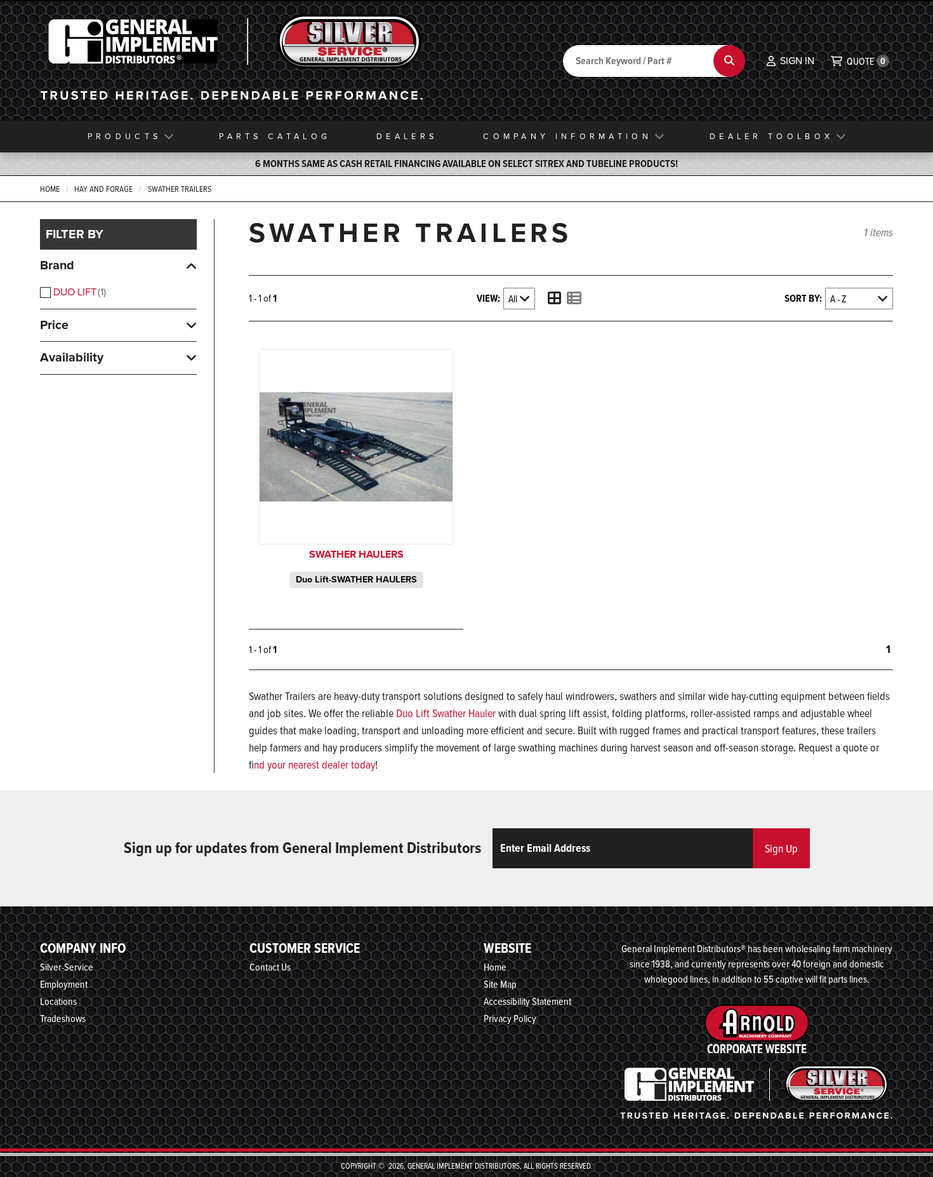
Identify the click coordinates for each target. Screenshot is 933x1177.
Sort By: (803, 298)
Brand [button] (57, 265)
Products (124, 136)
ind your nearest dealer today (314, 764)
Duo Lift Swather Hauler (446, 713)
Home (50, 188)
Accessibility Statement (527, 1001)
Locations (58, 1001)
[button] (790, 61)
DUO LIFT (78, 292)
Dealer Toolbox (771, 136)
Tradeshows (63, 1018)
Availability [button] (71, 357)
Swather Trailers (179, 188)
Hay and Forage (103, 188)
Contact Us (270, 967)
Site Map (500, 984)
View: (488, 298)
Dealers (406, 136)
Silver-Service (66, 967)
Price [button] (54, 325)
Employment (64, 984)
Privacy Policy (510, 1018)
